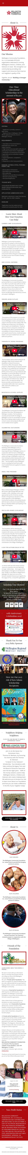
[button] (3, 3)
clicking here (5, 1051)
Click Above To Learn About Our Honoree (14, 818)
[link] (14, 13)
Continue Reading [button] (14, 1089)
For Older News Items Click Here (14, 1101)
